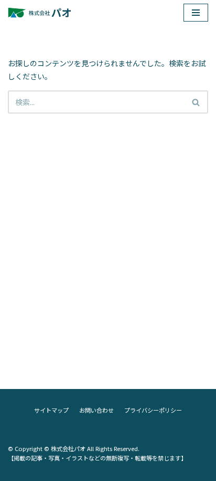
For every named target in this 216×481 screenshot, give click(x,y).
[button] (196, 102)
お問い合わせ (96, 410)
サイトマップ (51, 410)
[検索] (196, 102)
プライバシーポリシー (153, 410)
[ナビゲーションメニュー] (195, 13)
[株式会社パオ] (39, 12)
